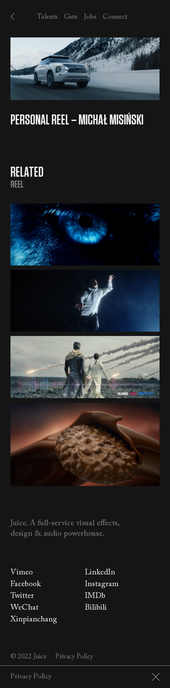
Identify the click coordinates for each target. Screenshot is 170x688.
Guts (71, 16)
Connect (115, 16)
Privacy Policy (74, 657)
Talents (47, 16)
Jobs (90, 16)
